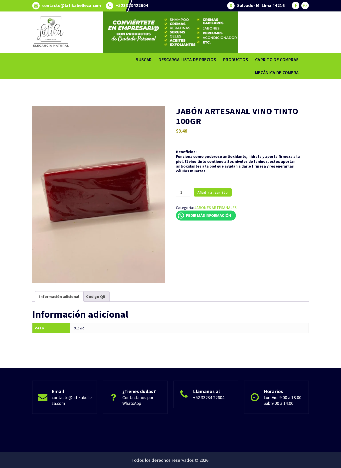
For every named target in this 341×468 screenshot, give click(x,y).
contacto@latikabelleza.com (71, 5)
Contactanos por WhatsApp (138, 400)
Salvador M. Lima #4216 (261, 5)
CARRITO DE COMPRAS (277, 59)
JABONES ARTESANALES (215, 207)
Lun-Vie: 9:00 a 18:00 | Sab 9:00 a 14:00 (284, 400)
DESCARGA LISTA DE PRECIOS (187, 59)
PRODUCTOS (235, 59)
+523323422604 (132, 5)
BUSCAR (144, 59)
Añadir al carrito (212, 192)
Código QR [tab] (95, 296)
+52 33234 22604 (208, 397)
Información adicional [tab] (59, 296)
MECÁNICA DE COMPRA (277, 72)
